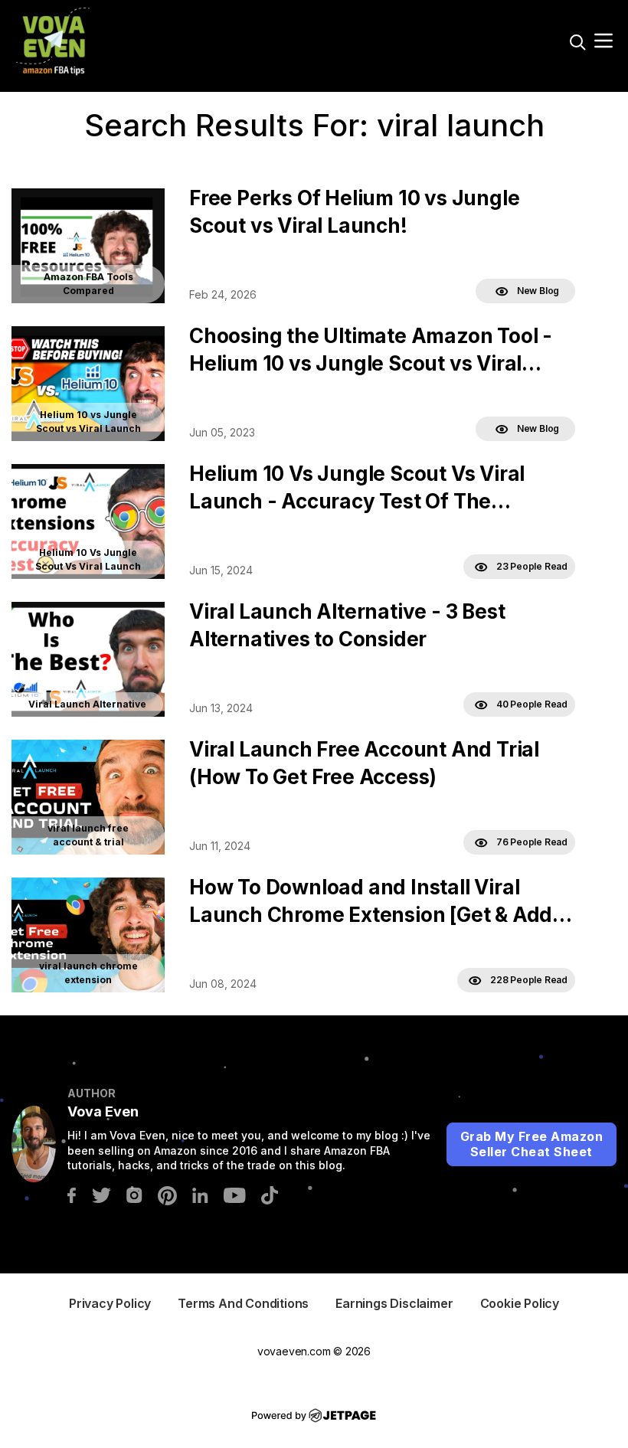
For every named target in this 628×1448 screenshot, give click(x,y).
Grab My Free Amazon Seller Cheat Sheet (531, 1144)
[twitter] (101, 1194)
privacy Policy (110, 1303)
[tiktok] (269, 1194)
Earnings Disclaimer (394, 1303)
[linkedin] (200, 1194)
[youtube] (235, 1194)
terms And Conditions (243, 1303)
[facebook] (71, 1194)
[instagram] (134, 1194)
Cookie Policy (519, 1303)
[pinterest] (167, 1194)
